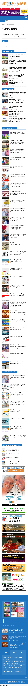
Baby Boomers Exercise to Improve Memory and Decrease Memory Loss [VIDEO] (18, 346)
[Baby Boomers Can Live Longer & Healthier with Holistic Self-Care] (5, 94)
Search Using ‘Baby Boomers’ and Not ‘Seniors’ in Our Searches (17, 261)
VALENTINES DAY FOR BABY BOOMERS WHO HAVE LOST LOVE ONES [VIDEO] (17, 227)
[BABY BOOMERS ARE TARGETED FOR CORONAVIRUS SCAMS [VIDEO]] (5, 637)
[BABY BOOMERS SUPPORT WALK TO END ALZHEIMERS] (5, 56)
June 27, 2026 (12, 109)
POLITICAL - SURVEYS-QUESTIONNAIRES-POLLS (16, 269)
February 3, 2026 (13, 633)
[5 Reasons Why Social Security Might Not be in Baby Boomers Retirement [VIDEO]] (5, 69)
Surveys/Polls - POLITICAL (16, 277)
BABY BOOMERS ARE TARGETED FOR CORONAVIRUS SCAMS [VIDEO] (18, 193)
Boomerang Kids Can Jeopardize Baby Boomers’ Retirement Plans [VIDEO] (16, 101)
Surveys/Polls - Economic (16, 336)
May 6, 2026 (12, 97)
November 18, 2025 (14, 647)
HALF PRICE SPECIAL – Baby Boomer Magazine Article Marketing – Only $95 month (17, 403)
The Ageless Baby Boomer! (17, 353)
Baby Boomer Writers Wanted (17, 418)
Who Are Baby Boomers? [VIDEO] (16, 106)
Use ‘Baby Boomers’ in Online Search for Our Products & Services (17, 385)
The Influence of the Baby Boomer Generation (16, 243)
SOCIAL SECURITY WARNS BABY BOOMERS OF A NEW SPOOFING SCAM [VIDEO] (17, 62)
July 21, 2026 (12, 71)
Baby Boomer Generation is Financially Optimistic (17, 286)
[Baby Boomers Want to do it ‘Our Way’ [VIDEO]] (7, 614)
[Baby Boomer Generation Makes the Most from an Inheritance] (5, 82)
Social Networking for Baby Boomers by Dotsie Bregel (17, 294)
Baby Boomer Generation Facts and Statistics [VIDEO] (18, 328)
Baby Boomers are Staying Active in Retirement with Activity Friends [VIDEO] (16, 75)
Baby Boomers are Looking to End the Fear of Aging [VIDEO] (17, 175)
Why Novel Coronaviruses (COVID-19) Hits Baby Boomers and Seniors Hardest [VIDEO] (18, 312)
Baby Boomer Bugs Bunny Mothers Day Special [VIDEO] (17, 320)
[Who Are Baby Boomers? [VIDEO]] (5, 108)
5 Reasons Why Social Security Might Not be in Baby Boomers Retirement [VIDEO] (17, 68)
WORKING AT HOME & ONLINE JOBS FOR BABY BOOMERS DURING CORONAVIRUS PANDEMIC (18, 305)
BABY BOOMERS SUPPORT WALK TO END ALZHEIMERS (17, 55)
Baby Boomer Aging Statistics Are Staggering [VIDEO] (17, 200)
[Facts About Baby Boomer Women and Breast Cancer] (21, 609)
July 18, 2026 (12, 78)
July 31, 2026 (12, 65)
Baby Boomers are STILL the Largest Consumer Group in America (17, 210)
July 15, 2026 (12, 85)
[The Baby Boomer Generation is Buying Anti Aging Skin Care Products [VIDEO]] (21, 614)
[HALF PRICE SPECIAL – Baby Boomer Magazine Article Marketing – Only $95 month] (5, 631)
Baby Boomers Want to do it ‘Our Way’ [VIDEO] (17, 158)
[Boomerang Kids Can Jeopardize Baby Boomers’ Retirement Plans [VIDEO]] (5, 101)
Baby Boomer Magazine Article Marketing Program (18, 410)
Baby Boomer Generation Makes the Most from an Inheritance (16, 82)
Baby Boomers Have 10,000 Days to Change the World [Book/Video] (17, 218)
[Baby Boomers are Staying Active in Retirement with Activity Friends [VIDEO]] (5, 75)
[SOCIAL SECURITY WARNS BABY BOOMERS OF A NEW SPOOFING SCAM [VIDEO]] (5, 62)
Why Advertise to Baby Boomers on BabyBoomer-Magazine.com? (17, 394)
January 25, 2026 (13, 103)
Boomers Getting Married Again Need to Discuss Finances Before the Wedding (18, 184)
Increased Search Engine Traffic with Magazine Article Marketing (18, 436)
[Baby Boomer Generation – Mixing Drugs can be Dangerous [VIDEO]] (5, 113)
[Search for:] (16, 20)
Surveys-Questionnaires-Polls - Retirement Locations (18, 362)
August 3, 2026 (13, 58)
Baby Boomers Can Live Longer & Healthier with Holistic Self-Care (17, 94)
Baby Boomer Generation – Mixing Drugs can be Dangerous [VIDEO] (16, 113)
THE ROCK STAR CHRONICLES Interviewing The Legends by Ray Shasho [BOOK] (18, 253)
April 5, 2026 (12, 640)
